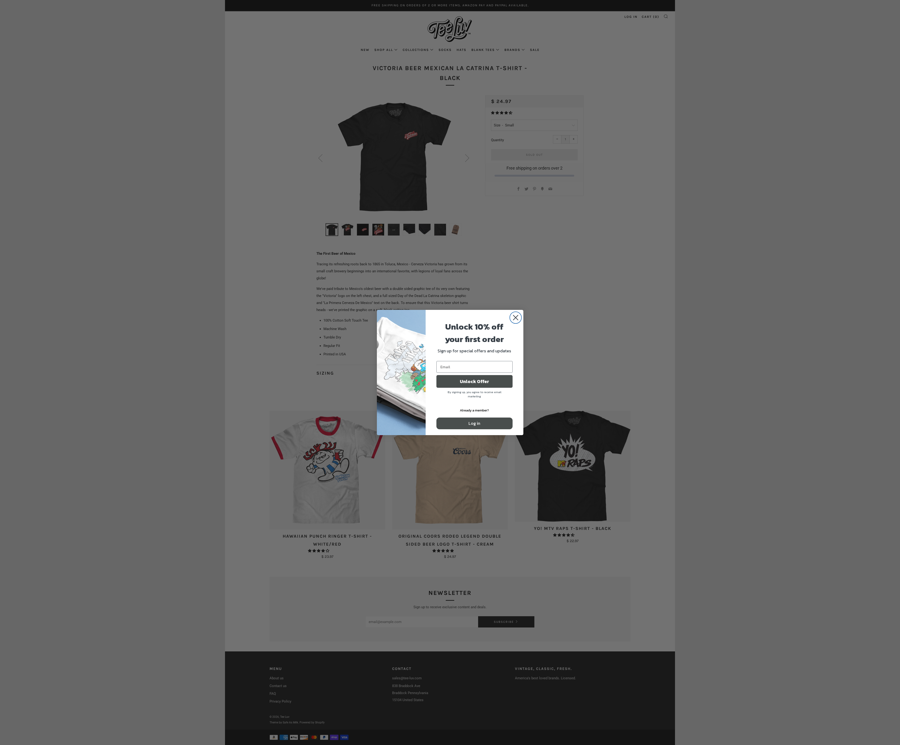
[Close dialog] (515, 317)
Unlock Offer (474, 381)
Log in (474, 423)
